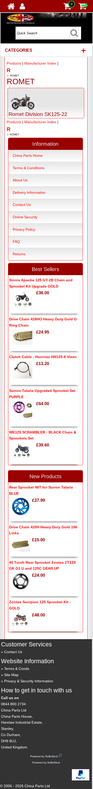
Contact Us (22, 205)
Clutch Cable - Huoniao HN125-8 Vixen (43, 357)
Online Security (25, 217)
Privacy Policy (24, 229)
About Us (20, 180)
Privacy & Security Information (28, 681)
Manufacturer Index (40, 63)
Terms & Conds (16, 669)
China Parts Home (28, 155)
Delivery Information (29, 192)
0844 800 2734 (13, 704)
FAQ (16, 241)
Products (14, 63)
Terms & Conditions (28, 168)
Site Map (11, 675)
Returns (19, 254)
